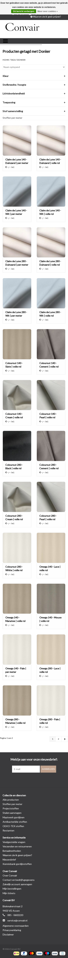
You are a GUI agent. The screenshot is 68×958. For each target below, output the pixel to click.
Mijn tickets (9, 893)
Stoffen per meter (12, 117)
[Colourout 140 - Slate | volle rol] (17, 344)
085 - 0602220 (15, 915)
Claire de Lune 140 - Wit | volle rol (50, 212)
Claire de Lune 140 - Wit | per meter (16, 212)
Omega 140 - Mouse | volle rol (50, 619)
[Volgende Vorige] (65, 739)
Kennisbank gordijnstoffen (17, 863)
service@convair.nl (17, 920)
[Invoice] (61, 953)
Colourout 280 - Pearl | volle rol (48, 517)
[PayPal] (23, 953)
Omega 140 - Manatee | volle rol (15, 619)
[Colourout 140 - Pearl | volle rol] (51, 395)
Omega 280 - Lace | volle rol (50, 670)
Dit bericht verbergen (23, 11)
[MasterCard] (31, 953)
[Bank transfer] (54, 953)
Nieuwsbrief (9, 859)
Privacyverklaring (12, 930)
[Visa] (39, 953)
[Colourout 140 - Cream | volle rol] (17, 395)
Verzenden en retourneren (17, 846)
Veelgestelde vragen (14, 842)
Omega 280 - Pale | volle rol (49, 721)
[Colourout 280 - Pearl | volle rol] (51, 497)
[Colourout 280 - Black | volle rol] (17, 446)
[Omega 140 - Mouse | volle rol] (51, 599)
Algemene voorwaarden (16, 925)
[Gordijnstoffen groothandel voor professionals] (34, 28)
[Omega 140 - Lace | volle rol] (51, 548)
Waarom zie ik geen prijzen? (46, 16)
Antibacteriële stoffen (15, 821)
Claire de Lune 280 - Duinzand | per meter (16, 263)
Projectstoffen (11, 808)
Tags (13, 59)
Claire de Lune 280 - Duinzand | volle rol (50, 263)
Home (6, 59)
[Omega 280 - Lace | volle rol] (51, 649)
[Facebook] (28, 780)
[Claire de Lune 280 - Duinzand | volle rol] (51, 242)
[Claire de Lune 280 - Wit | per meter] (17, 293)
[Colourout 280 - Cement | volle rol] (51, 446)
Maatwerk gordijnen (13, 817)
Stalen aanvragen (12, 812)
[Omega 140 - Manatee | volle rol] (17, 599)
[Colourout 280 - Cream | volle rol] (17, 497)
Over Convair (10, 875)
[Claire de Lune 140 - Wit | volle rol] (51, 191)
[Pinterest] (34, 780)
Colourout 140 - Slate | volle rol (14, 365)
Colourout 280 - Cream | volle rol (14, 517)
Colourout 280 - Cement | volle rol (49, 466)
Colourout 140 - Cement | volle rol (49, 365)
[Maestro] (47, 953)
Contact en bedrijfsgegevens (19, 879)
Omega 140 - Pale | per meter (15, 670)
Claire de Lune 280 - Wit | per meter (16, 314)
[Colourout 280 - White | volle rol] (17, 548)
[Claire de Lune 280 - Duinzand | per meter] (17, 242)
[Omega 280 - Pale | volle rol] (51, 700)
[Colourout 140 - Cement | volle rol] (51, 344)
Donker (21, 59)
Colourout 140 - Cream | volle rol (14, 415)
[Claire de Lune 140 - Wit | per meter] (17, 191)
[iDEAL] (16, 953)
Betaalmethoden (12, 850)
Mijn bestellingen (12, 888)
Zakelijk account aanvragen (17, 884)
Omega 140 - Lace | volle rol (50, 568)
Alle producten (11, 799)
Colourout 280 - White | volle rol (14, 568)
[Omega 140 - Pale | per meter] (17, 649)
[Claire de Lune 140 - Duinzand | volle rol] (51, 140)
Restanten (8, 830)
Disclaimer (8, 934)
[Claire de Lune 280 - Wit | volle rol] (51, 293)
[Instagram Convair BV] (40, 780)
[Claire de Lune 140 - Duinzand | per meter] (17, 140)
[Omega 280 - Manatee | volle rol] (17, 700)
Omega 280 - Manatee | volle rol (15, 721)
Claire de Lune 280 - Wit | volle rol (50, 314)
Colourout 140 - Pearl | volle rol (48, 415)
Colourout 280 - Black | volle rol (14, 466)
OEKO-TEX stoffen (13, 826)
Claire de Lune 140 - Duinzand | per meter (16, 161)
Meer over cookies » (47, 11)
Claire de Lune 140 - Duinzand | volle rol (50, 161)
